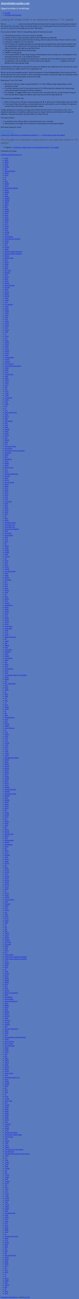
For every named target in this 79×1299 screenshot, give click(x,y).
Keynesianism (10, 717)
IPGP (6, 688)
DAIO (6, 415)
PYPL (6, 967)
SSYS (6, 1092)
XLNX (6, 1260)
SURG (7, 1107)
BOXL (7, 290)
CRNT (7, 379)
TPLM (7, 1175)
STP (6, 1103)
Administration (10, 171)
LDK (6, 732)
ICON (6, 635)
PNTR (7, 938)
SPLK (6, 1080)
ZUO (6, 1291)
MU (6, 819)
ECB (6, 444)
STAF (6, 1096)
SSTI (6, 1090)
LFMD (7, 734)
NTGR (7, 872)
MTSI (6, 817)
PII (6, 925)
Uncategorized (10, 1213)
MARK (7, 760)
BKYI (6, 275)
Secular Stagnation (11, 1029)
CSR (6, 387)
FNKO (7, 546)
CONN (7, 359)
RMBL (7, 1005)
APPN (7, 211)
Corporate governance (13, 366)
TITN (6, 1156)
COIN (6, 355)
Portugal (8, 944)
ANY (6, 207)
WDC (6, 1245)
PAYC (6, 914)
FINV (6, 531)
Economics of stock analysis (15, 451)
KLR (6, 722)
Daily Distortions (11, 412)
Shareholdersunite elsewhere (15, 1037)
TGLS (6, 1145)
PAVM (7, 910)
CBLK (6, 309)
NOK (6, 857)
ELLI (6, 470)
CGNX (7, 321)
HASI (6, 597)
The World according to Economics (17, 1154)
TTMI (7, 1196)
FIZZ (6, 540)
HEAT (7, 607)
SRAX (6, 1086)
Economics (8, 448)
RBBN (7, 982)
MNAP (7, 787)
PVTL (6, 961)
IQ (5, 692)
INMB (7, 656)
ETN (6, 497)
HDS (6, 601)
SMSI (6, 1065)
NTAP (7, 870)
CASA (6, 307)
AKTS (6, 186)
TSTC (7, 1190)
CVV (6, 406)
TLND (7, 1162)
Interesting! (9, 669)
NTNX (7, 876)
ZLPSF (7, 1285)
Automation (9, 237)
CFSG (6, 317)
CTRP (7, 395)
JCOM (7, 709)
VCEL (6, 1226)
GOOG (7, 590)
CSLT (6, 385)
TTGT (7, 1194)
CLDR (7, 336)
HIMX (7, 609)
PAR (6, 908)
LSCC (6, 749)
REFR (6, 995)
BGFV (6, 268)
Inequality (8, 650)
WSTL (7, 1257)
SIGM (6, 1048)
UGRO (7, 1209)
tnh (6, 1171)
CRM (6, 376)
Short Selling (9, 1041)
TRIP (6, 1179)
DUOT (7, 436)
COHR (7, 351)
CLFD (6, 340)
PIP (6, 927)
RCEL (6, 984)
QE (6, 969)
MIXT (6, 781)
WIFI (6, 1251)
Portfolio (8, 942)
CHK (6, 328)
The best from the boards (14, 1149)
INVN (7, 677)
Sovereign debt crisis (12, 1077)
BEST (6, 266)
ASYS (6, 228)
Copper (7, 362)
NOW (6, 861)
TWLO (7, 1200)
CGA (6, 319)
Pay (6, 912)
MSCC (7, 806)
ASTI (6, 224)
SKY (6, 1056)
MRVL (7, 804)
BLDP (7, 277)
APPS (6, 213)
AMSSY (7, 199)
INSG (6, 664)
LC (5, 730)
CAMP (7, 300)
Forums (7, 13)
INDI (6, 648)
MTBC (7, 813)
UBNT (7, 1207)
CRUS (7, 383)
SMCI (6, 1058)
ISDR (6, 696)
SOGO (7, 1071)
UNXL (7, 1217)
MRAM (7, 800)
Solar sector (9, 1073)
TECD (7, 1130)
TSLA (6, 1188)
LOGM (7, 743)
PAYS (6, 916)
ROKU (7, 1014)
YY (5, 1277)
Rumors (7, 1020)
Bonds (7, 283)
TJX (6, 1158)
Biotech (7, 273)
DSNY (7, 434)
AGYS (6, 175)
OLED (7, 895)
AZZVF (7, 247)
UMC (6, 1211)
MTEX (7, 815)
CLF (6, 338)
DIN (6, 423)
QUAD (7, 974)
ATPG (7, 235)
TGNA (7, 1147)
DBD (6, 419)
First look (8, 533)
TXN (6, 1202)
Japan (7, 707)
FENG (7, 520)
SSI (6, 1088)
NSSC (7, 868)
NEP (6, 838)
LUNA (7, 753)
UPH (6, 1219)
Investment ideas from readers (16, 675)
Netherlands (9, 840)
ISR (6, 698)
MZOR (7, 832)
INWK (7, 679)
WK (6, 1253)
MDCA (7, 768)
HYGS (7, 624)
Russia (7, 1022)
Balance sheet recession (13, 251)
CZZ (6, 410)
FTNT (7, 567)
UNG (6, 1215)
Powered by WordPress (9, 1297)
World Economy (10, 1255)
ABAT (7, 163)
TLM (6, 1160)
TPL (6, 1173)
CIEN (6, 332)
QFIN (6, 972)
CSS (6, 389)
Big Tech (8, 271)
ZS (5, 1289)
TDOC (7, 1126)
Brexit (7, 292)
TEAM (7, 1128)
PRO (6, 948)
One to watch (9, 900)
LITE (6, 741)
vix (6, 1234)
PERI (6, 923)
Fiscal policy (9, 535)
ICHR (6, 631)
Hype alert (8, 628)
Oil (6, 891)
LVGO (7, 756)
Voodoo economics (11, 1236)
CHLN (7, 330)
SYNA (7, 1116)
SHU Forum (9, 1044)
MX (6, 828)
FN (6, 544)
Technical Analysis (11, 1132)
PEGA (6, 921)
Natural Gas (9, 834)
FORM (7, 552)
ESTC (6, 493)
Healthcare (9, 605)
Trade (7, 1177)
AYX (6, 245)
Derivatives (9, 421)
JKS (6, 713)
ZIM (6, 1283)
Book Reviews (10, 285)
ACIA (6, 165)
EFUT (6, 461)
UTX (6, 1224)
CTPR (7, 393)
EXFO (6, 508)
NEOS (7, 836)
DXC (6, 438)
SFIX (6, 1035)
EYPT (6, 514)
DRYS (6, 431)
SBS (6, 1027)
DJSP (6, 425)
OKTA (7, 893)
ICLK (6, 633)
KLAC (6, 720)
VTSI (6, 1241)
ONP (6, 902)
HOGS (7, 612)
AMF (6, 194)
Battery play (9, 258)
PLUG (7, 936)
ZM (6, 1287)
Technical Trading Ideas (13, 1135)
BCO (6, 260)
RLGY (6, 1003)
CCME (7, 311)
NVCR (7, 878)
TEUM (7, 1141)
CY (5, 408)
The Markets (5, 131)
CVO (6, 402)
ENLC (7, 478)
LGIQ (6, 736)
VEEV (6, 1228)
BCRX (6, 264)
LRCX (6, 747)
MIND (7, 779)
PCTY (6, 919)
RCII (6, 986)
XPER (6, 1264)
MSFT (7, 808)
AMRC (7, 196)
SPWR (7, 1082)
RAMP (7, 980)
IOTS (6, 686)
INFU (6, 654)
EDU (6, 457)
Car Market (9, 304)
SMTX (7, 1067)
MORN (7, 796)
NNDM (7, 855)
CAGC (7, 298)
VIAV (6, 1232)
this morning (55, 61)
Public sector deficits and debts (16, 957)
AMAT (7, 190)
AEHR (7, 173)
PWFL (7, 965)
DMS (6, 427)
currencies (8, 398)
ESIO (6, 489)
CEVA (6, 315)
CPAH (7, 368)
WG (6, 1249)
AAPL (6, 160)
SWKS (7, 1111)
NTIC (6, 874)
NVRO (7, 883)
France (7, 556)
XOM (6, 1262)
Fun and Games (10, 571)
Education (8, 459)
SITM (6, 1052)
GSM (6, 592)
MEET (7, 770)
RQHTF (7, 1016)
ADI (6, 169)
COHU (7, 353)
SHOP (7, 1039)
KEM (6, 715)
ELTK (6, 472)
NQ (6, 866)
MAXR (7, 764)
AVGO (7, 241)
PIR (6, 929)
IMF (6, 643)
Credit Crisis (9, 374)
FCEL (6, 518)
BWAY (7, 294)
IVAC (6, 705)
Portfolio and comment (13, 15)
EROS (6, 487)
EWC (6, 506)
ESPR (6, 491)
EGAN (7, 463)
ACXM (7, 167)
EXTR (6, 510)
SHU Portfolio (10, 1046)
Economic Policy (10, 446)
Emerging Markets (11, 474)
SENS (6, 1033)
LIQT (6, 739)
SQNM (7, 1084)
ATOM (7, 232)
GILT (6, 584)
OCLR (7, 887)
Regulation (9, 997)
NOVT (7, 859)
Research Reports (11, 1001)
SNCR (7, 1069)
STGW (7, 1099)
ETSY (6, 499)
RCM (6, 988)
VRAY (6, 1238)
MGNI (7, 772)
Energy (7, 476)
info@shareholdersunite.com (11, 155)
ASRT (6, 222)
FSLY (6, 563)
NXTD (7, 885)
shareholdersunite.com (15, 3)
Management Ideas (12, 758)
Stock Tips (8, 1101)
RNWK (7, 1012)
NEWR (7, 842)
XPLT (6, 1266)
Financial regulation (12, 529)
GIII (6, 582)
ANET (7, 203)
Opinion (7, 904)
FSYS (6, 565)
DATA (7, 417)
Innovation (9, 658)
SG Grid (27, 1297)
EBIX (6, 442)
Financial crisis (10, 525)
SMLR (7, 1063)
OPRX (7, 906)
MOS (6, 798)
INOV (6, 660)
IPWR (6, 690)
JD (5, 711)
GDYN (7, 578)
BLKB (7, 281)
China (7, 323)
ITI (6, 703)
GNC (6, 586)
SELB (6, 1031)
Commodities (9, 357)
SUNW (7, 1105)
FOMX (7, 550)
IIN (6, 639)
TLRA (6, 1164)
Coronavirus (9, 364)
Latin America (9, 728)
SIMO (7, 1050)
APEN (7, 209)
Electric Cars (9, 468)
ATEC (6, 230)
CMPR (7, 343)
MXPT (7, 830)
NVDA (7, 880)
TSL (12, 131)
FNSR (6, 548)
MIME (7, 777)
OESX (6, 889)
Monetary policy (10, 794)
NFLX (6, 847)
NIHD (7, 851)
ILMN (7, 641)
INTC (6, 667)
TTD (6, 1192)
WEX (6, 1247)
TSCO (7, 1183)
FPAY (6, 554)
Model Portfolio (10, 789)
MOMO (7, 792)
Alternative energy (11, 188)
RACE (6, 976)
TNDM (7, 1169)
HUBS (7, 618)
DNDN (7, 429)
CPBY (6, 370)
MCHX (7, 766)
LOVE (6, 745)
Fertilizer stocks (10, 523)
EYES (6, 512)
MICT (7, 775)
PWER (7, 963)
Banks (7, 256)
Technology (9, 1137)
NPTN (7, 864)
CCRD (7, 313)
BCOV (7, 262)
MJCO (7, 783)
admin (13, 133)
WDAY (7, 1243)
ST (6, 1094)
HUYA (7, 622)
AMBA (7, 192)
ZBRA (7, 1281)
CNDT (7, 345)
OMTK (7, 897)
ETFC (6, 495)
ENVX (7, 484)
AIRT (6, 182)
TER (6, 1139)
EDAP (7, 455)
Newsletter (9, 844)
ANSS (7, 205)
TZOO (7, 1205)
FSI (6, 559)
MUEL (7, 821)
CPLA (6, 372)
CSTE (6, 391)
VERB (6, 1230)
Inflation (8, 652)
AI (5, 177)
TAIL (6, 1122)
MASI (6, 762)
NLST (7, 853)
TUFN (7, 1198)
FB (5, 516)
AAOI (6, 158)
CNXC (7, 347)
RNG (6, 1010)
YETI (6, 1270)
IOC (6, 681)
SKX (6, 1054)
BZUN (7, 296)
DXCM (7, 440)
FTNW (7, 569)
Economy (8, 453)
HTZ (6, 616)
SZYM (7, 1120)
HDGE (7, 599)
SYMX (7, 1113)
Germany (8, 580)
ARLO (7, 218)
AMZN (7, 201)
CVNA (7, 400)
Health (7, 603)
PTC (6, 952)
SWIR (6, 1109)
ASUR (7, 226)
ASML (7, 220)
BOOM (7, 287)
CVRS (6, 404)
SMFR (7, 1060)
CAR (6, 302)
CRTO (7, 381)
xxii (6, 1268)
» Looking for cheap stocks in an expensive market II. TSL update (35, 147)
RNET (7, 1008)
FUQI (6, 573)
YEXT (6, 1272)
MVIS (6, 823)
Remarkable (9, 999)
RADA (7, 978)
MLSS (7, 785)
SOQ (6, 1075)
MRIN (7, 802)
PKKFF (7, 933)
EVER (6, 504)
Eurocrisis (8, 501)
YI (5, 1274)
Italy (6, 700)
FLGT (6, 542)
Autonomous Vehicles (12, 239)
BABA (7, 249)
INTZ (6, 671)
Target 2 (8, 1124)
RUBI (6, 1018)
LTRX (6, 751)
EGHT (7, 465)
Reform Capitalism (11, 993)
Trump (7, 1181)
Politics (7, 940)
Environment (9, 482)
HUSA (7, 620)
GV (6, 595)
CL (5, 334)
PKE (6, 931)
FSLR (6, 561)
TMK (6, 1166)
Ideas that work (10, 637)
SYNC (7, 1118)
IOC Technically (10, 684)
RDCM (7, 991)
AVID (6, 243)
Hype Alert (8, 626)
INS (6, 662)
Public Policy (9, 955)
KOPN (7, 724)
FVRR (6, 576)
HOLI (6, 614)
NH (6, 849)
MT (6, 811)
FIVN (6, 537)
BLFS (6, 279)
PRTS (6, 950)
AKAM (7, 184)
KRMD (7, 726)
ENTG (7, 480)
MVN (6, 825)
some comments (12, 24)
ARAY (6, 215)
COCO (7, 349)
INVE (6, 673)
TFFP (6, 1143)
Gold (6, 588)
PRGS (6, 946)
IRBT (6, 694)
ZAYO (7, 1279)
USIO (6, 1221)
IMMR (7, 645)
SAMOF (7, 1024)
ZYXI (6, 1293)
